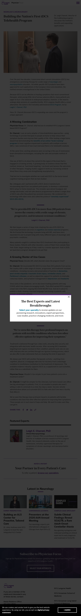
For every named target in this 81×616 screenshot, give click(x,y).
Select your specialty (29, 310)
